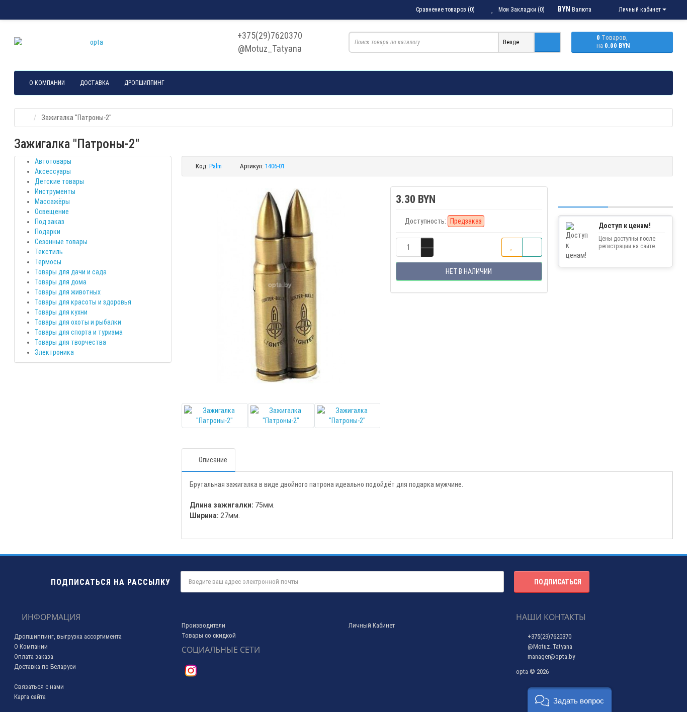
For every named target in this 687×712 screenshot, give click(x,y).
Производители (203, 625)
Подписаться (557, 582)
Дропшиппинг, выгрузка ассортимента (68, 636)
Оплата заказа (33, 656)
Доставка (94, 82)
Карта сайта (30, 696)
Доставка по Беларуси (45, 666)
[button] (570, 699)
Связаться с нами (39, 686)
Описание (213, 460)
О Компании (31, 646)
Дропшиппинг (144, 82)
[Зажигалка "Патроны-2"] (281, 285)
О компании (47, 82)
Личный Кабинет (372, 625)
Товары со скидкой (209, 635)
